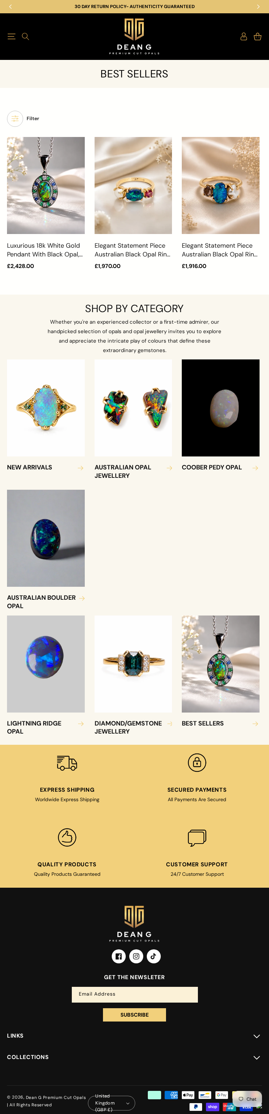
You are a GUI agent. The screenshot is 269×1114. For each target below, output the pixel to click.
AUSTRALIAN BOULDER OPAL (41, 602)
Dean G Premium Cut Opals (56, 1097)
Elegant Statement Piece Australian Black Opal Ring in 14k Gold (132, 250)
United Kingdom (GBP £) (105, 1103)
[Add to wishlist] (78, 147)
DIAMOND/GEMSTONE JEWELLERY (128, 728)
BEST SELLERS (203, 724)
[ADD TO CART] (78, 177)
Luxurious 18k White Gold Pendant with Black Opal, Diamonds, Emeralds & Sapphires (43, 250)
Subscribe (134, 1014)
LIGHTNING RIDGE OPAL (34, 728)
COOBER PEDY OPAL (212, 467)
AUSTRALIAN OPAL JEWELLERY (123, 471)
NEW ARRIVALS (29, 467)
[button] (11, 36)
